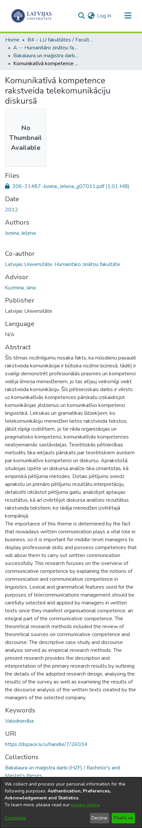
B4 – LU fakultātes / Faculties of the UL (60, 39)
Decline (99, 818)
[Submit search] (81, 16)
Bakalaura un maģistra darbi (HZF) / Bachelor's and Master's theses (46, 55)
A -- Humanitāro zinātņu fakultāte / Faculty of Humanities (46, 47)
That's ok (123, 818)
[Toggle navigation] (128, 16)
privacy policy (85, 805)
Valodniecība (19, 721)
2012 (11, 209)
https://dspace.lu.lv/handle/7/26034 (46, 744)
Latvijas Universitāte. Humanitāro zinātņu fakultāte (62, 264)
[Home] (31, 16)
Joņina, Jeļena (20, 233)
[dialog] (71, 802)
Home (12, 39)
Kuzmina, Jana (20, 287)
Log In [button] (104, 15)
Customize (15, 818)
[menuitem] (91, 16)
